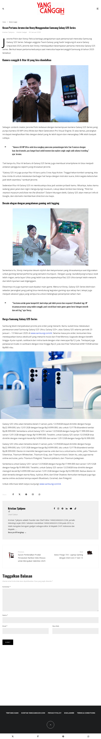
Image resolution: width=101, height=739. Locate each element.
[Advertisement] (50, 677)
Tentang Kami (12, 713)
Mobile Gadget (22, 32)
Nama (5, 615)
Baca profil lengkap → (17, 532)
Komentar (6, 587)
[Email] (33, 494)
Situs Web (55, 626)
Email (4, 626)
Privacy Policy (54, 713)
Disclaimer (69, 713)
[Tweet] (19, 494)
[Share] (13, 494)
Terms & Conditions (86, 713)
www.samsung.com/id (41, 333)
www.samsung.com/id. (50, 483)
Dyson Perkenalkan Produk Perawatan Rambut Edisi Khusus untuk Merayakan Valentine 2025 (31, 556)
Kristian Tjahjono (8, 32)
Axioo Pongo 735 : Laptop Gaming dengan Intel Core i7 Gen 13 (68, 555)
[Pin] (26, 494)
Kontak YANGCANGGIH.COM (33, 713)
